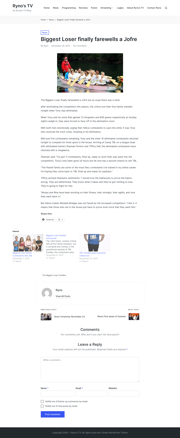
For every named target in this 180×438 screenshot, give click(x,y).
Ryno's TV (23, 6)
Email (79, 388)
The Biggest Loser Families (54, 275)
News (45, 32)
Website (113, 388)
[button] (63, 296)
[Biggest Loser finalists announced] (63, 246)
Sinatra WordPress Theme (115, 432)
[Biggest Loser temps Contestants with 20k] (28, 242)
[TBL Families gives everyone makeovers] (94, 242)
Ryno (59, 290)
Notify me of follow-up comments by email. (66, 401)
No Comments (79, 46)
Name (44, 388)
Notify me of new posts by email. (61, 406)
